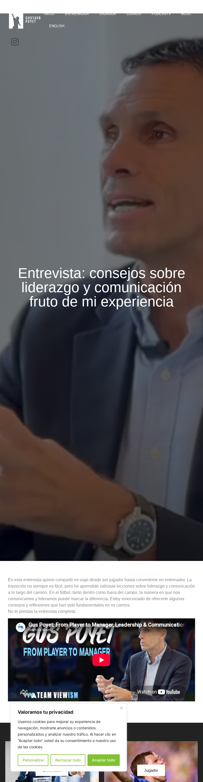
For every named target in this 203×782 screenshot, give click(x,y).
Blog (186, 14)
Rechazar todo (68, 760)
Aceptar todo (103, 760)
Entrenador (77, 14)
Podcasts (161, 14)
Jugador (107, 14)
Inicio (49, 14)
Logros (134, 14)
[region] (69, 737)
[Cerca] (121, 708)
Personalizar (33, 760)
